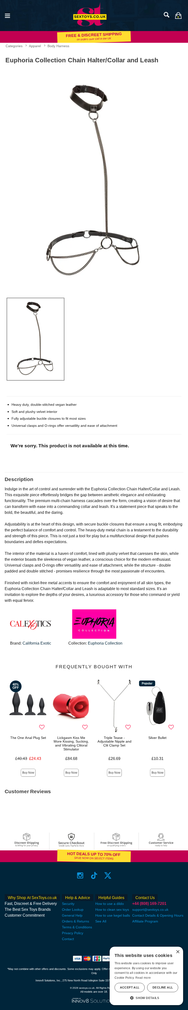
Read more (143, 977)
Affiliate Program (145, 921)
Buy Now (28, 772)
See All (100, 921)
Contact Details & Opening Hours (157, 915)
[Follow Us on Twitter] (107, 875)
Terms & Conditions (77, 927)
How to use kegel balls (112, 915)
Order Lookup (72, 909)
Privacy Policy (72, 933)
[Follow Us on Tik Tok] (94, 875)
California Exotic (37, 643)
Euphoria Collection (105, 643)
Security (68, 903)
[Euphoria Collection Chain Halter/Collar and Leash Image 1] (94, 180)
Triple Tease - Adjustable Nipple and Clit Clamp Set (114, 742)
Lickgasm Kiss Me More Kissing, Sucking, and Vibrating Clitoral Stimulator (71, 744)
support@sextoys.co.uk (150, 909)
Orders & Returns (75, 921)
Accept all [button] (130, 987)
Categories (14, 46)
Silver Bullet (157, 738)
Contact (68, 939)
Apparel (35, 46)
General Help (72, 915)
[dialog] (146, 976)
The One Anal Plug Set (28, 738)
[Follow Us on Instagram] (80, 875)
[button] (7, 15)
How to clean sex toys (112, 909)
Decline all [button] (163, 987)
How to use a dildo (109, 903)
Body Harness (58, 46)
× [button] (177, 952)
